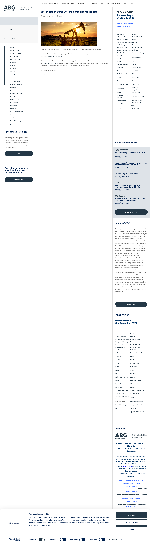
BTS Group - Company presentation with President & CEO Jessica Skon (130, 199)
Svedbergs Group (138, 96)
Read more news (131, 212)
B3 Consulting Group (124, 42)
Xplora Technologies (137, 412)
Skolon (134, 81)
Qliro (133, 74)
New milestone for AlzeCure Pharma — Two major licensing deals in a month (131, 164)
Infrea (12, 124)
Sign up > (18, 153)
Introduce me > (18, 180)
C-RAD (117, 350)
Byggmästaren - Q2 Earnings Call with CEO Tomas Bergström (130, 153)
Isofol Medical (137, 37)
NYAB (132, 360)
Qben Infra (135, 70)
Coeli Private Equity (17, 75)
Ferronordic (14, 106)
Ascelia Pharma (15, 53)
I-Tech (132, 342)
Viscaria (133, 408)
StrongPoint (136, 92)
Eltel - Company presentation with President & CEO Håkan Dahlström (127, 186)
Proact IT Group (137, 67)
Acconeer (120, 34)
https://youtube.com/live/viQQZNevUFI (131, 489)
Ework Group (14, 99)
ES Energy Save (122, 84)
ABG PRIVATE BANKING (110, 3)
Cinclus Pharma (122, 53)
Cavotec (13, 69)
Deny (132, 530)
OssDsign (133, 367)
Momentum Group (138, 53)
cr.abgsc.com (127, 466)
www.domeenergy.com (55, 56)
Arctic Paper (14, 50)
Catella (12, 66)
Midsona (135, 50)
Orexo (134, 61)
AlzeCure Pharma (123, 37)
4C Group (135, 108)
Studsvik (133, 397)
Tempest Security (138, 100)
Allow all (131, 515)
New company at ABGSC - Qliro (126, 174)
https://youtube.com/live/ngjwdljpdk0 (131, 504)
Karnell (134, 42)
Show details (114, 540)
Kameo (93, 3)
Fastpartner (14, 102)
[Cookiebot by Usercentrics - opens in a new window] (14, 539)
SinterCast (135, 77)
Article (60, 16)
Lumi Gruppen (137, 47)
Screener (82, 3)
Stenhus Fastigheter (137, 390)
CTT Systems (15, 81)
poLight (133, 373)
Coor (12, 78)
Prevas (134, 64)
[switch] (63, 539)
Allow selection (132, 522)
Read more (131, 304)
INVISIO (133, 337)
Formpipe (13, 109)
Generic (13, 115)
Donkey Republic (16, 84)
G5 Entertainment (16, 112)
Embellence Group (16, 93)
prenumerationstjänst (50, 63)
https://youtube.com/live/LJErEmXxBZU (131, 494)
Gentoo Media (15, 118)
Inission (134, 34)
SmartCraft (135, 84)
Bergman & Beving (121, 342)
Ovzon (132, 370)
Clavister (13, 72)
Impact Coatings (15, 121)
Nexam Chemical (136, 353)
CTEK (119, 61)
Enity (119, 77)
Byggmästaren (15, 59)
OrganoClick (134, 363)
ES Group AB (15, 96)
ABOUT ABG (128, 3)
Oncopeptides (136, 57)
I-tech (134, 39)
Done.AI (118, 367)
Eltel (11, 90)
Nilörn (132, 356)
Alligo (12, 47)
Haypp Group (122, 100)
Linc (133, 45)
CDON (117, 360)
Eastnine (13, 87)
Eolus (119, 81)
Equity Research (50, 3)
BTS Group (14, 56)
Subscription (68, 3)
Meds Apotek (135, 347)
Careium (13, 63)
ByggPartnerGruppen (124, 50)
